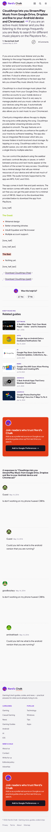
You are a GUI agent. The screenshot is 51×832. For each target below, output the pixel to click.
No (31, 297)
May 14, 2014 (14, 495)
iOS (3, 738)
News (4, 719)
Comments (43, 42)
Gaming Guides (8, 724)
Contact (5, 753)
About (19, 825)
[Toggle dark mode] (46, 3)
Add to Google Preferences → (25, 448)
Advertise (6, 767)
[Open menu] (34, 3)
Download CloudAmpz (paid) (18, 279)
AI (3, 733)
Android (5, 729)
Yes (22, 297)
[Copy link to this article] (33, 42)
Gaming (5, 710)
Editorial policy (8, 762)
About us (6, 748)
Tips (28, 719)
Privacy (5, 825)
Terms (12, 825)
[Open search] (40, 3)
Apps (29, 724)
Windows (30, 715)
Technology (31, 710)
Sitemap (27, 825)
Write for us (7, 758)
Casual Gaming (8, 715)
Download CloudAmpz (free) (18, 273)
